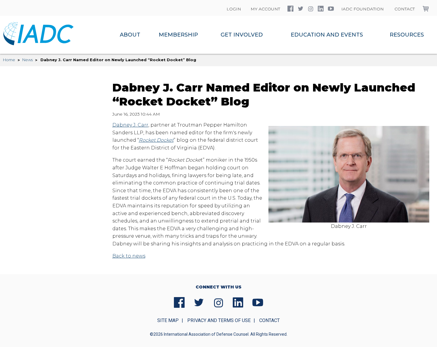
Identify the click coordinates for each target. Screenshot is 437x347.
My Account (265, 9)
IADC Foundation (362, 9)
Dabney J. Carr (130, 125)
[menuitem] (130, 35)
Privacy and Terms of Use (219, 320)
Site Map (168, 320)
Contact (404, 9)
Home (9, 59)
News (27, 59)
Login (234, 9)
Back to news (128, 256)
